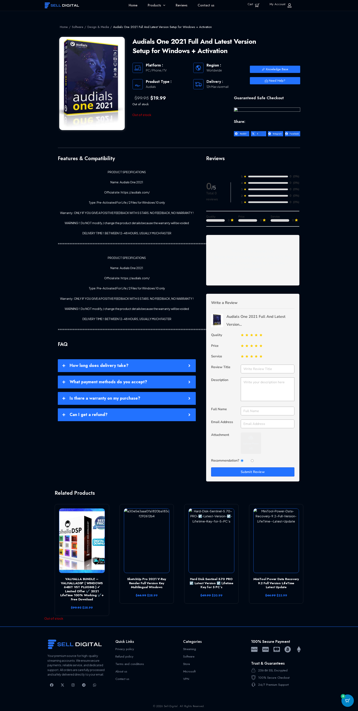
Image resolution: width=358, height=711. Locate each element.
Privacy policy (124, 649)
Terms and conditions (129, 663)
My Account (277, 4)
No (257, 460)
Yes (246, 460)
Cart (250, 4)
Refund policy (124, 656)
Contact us (206, 5)
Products (154, 5)
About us (121, 671)
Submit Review (253, 472)
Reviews (181, 5)
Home (133, 5)
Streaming (189, 649)
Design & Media (98, 27)
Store (186, 663)
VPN (186, 678)
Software (77, 27)
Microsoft (189, 671)
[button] (241, 133)
